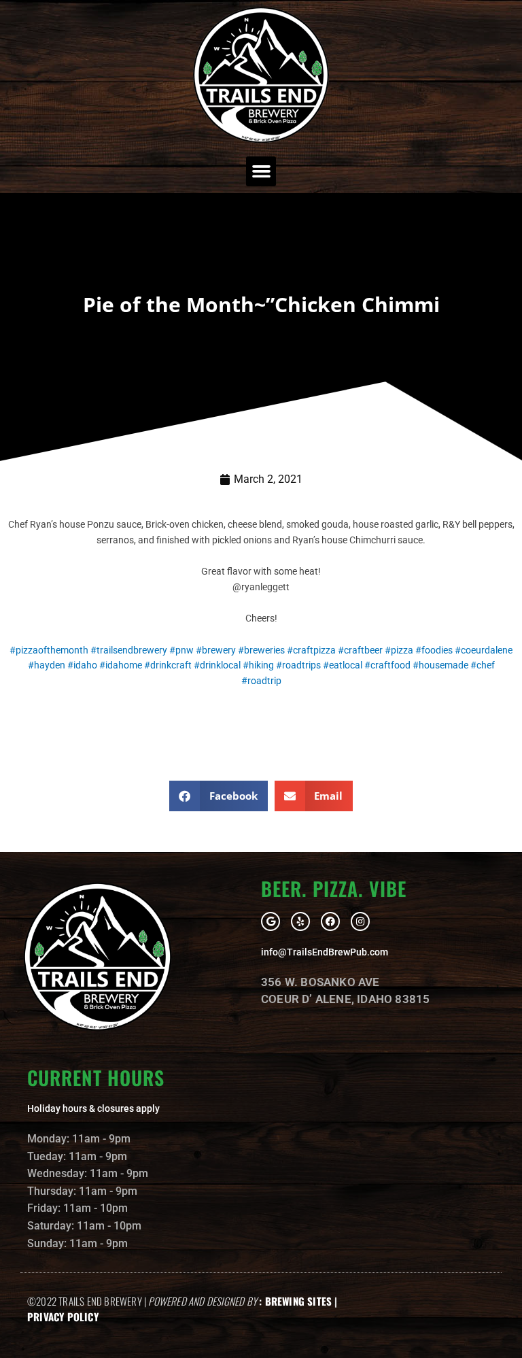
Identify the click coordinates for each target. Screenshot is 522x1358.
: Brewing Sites (295, 1300)
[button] (261, 171)
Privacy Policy (63, 1316)
